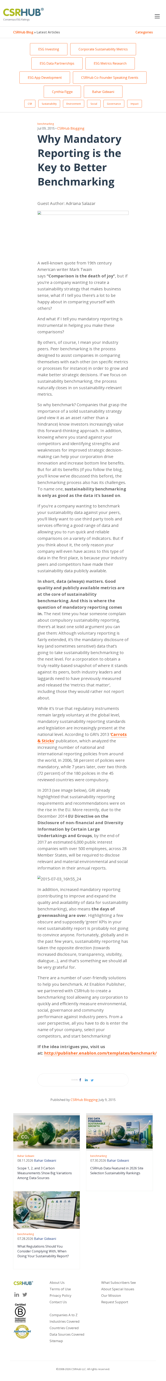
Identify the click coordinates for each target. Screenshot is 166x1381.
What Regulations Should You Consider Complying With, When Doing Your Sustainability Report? (43, 1251)
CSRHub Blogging (70, 128)
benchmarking (45, 124)
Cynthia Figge (62, 92)
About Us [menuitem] (57, 1282)
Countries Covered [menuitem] (64, 1328)
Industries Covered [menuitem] (65, 1321)
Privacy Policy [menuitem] (60, 1295)
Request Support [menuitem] (114, 1302)
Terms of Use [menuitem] (60, 1289)
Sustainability (49, 103)
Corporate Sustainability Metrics (103, 49)
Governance (114, 103)
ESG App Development (45, 77)
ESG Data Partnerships (57, 63)
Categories (144, 32)
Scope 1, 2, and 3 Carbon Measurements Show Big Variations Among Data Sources (44, 1173)
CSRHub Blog (23, 32)
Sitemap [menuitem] (56, 1340)
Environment (73, 103)
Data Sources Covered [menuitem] (67, 1334)
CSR (30, 103)
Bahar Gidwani (103, 92)
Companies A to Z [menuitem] (64, 1315)
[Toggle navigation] (157, 15)
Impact (134, 103)
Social (93, 103)
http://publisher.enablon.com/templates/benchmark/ (100, 1053)
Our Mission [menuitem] (111, 1295)
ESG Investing (48, 49)
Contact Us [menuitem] (58, 1302)
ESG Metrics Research (110, 63)
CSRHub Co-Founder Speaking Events (109, 77)
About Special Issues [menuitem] (117, 1289)
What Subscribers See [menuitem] (118, 1282)
